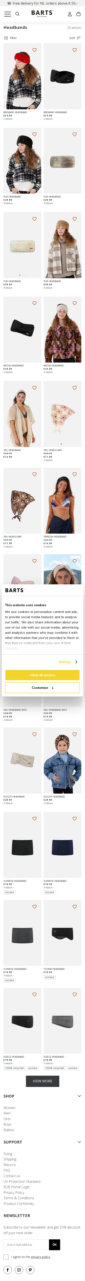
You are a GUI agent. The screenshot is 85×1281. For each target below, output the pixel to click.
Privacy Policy (13, 1192)
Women (9, 1107)
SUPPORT (12, 1142)
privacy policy (41, 1257)
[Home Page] (43, 14)
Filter (13, 38)
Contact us (11, 1175)
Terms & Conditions (18, 1198)
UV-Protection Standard (21, 1181)
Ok (55, 1244)
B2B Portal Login (16, 1187)
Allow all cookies (42, 675)
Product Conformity (18, 1203)
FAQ (6, 1170)
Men (7, 1113)
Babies (8, 1129)
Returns (9, 1164)
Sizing (7, 1153)
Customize (40, 688)
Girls (6, 1118)
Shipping (9, 1159)
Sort (72, 38)
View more (42, 1081)
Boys (7, 1124)
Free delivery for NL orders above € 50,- (45, 3)
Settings (64, 662)
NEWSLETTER (16, 1215)
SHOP (8, 1096)
